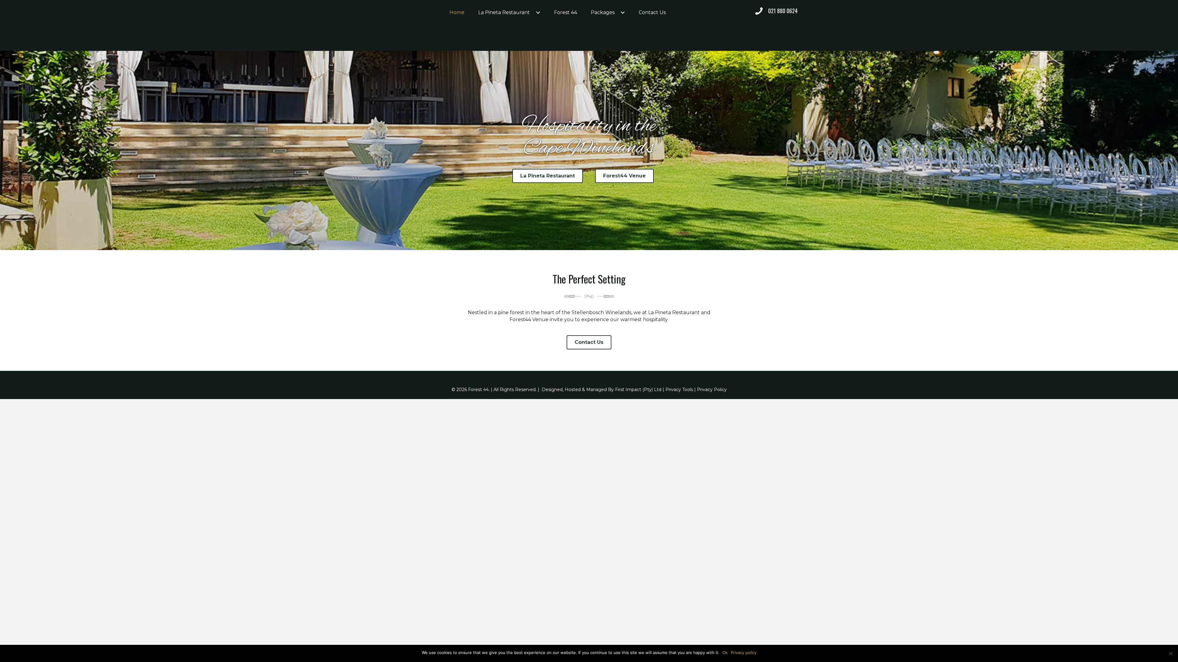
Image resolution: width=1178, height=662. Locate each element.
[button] (538, 12)
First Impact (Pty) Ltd (638, 389)
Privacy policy (743, 652)
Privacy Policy (712, 389)
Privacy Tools (679, 389)
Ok (725, 652)
